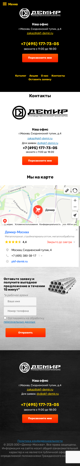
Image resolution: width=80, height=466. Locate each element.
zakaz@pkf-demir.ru (40, 33)
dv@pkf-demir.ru (47, 143)
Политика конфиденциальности (40, 441)
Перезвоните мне (40, 57)
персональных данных (19, 322)
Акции (33, 75)
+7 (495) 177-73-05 (40, 43)
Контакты (58, 75)
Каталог (20, 75)
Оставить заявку (40, 79)
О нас (44, 75)
